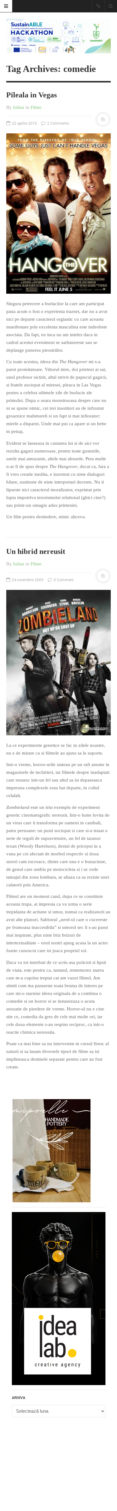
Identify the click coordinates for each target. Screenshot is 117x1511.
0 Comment (63, 580)
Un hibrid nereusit (35, 551)
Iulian (18, 107)
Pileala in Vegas (31, 95)
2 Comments (57, 123)
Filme (36, 107)
